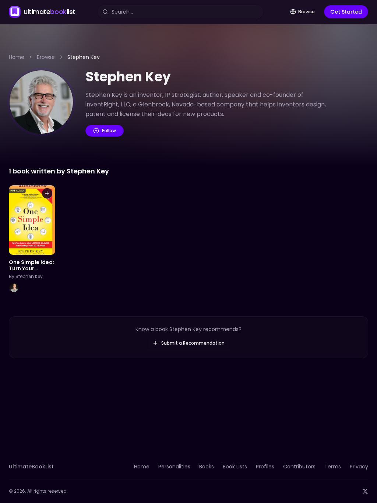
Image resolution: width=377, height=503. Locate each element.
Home (16, 57)
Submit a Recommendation (193, 343)
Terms (332, 466)
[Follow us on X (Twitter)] (365, 491)
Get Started (346, 11)
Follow (109, 130)
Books (206, 466)
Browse (306, 11)
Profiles (265, 466)
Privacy (359, 466)
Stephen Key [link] (83, 57)
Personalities (174, 466)
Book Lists (235, 466)
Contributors (299, 466)
